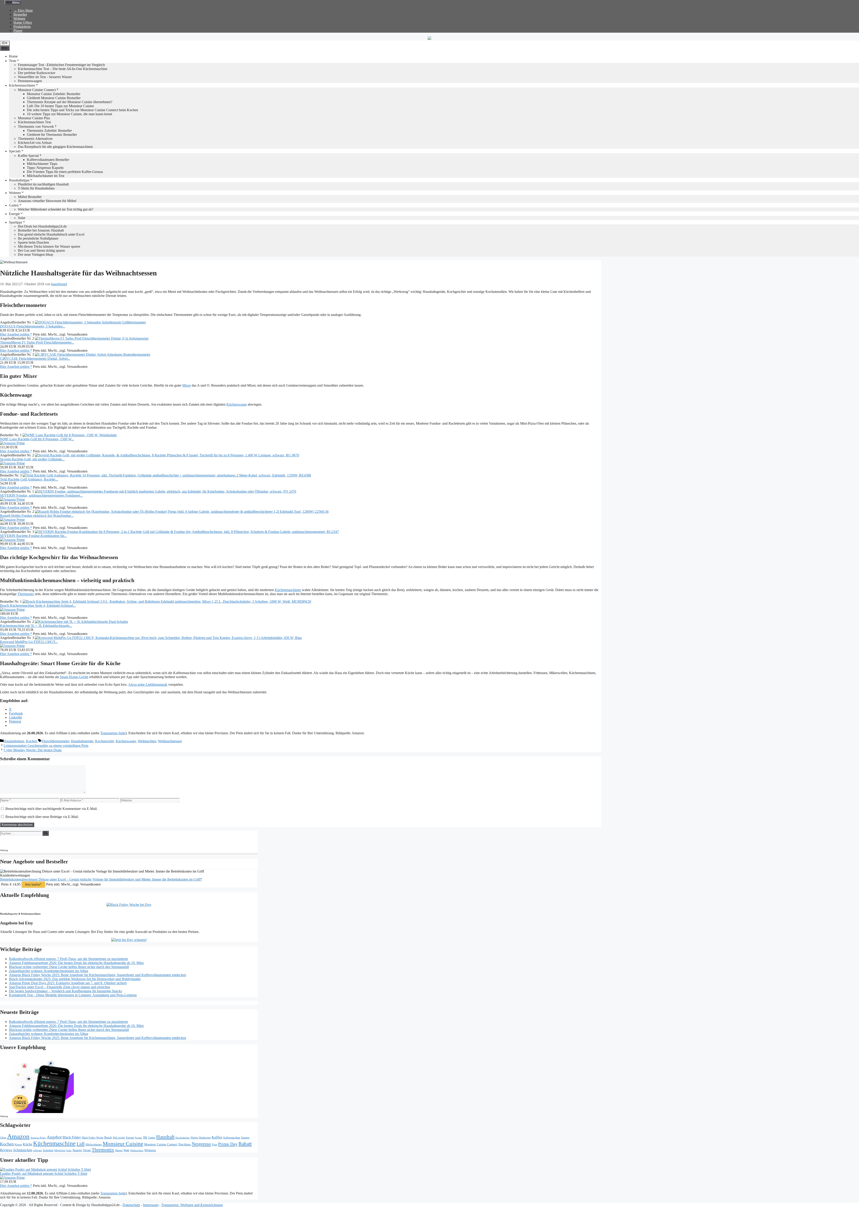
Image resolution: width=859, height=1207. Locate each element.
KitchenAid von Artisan (35, 143)
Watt (126, 1150)
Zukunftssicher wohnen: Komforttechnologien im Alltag (48, 971)
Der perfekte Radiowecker (36, 73)
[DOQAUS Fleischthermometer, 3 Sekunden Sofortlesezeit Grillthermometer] (90, 322)
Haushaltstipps (19, 180)
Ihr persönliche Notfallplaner (38, 238)
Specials (15, 151)
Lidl (81, 1144)
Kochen (31, 741)
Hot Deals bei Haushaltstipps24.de (42, 226)
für (145, 1137)
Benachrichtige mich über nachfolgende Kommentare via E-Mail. (51, 809)
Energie (14, 214)
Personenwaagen (30, 81)
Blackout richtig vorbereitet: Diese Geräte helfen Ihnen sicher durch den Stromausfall (69, 967)
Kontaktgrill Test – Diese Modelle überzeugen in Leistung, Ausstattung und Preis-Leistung (73, 995)
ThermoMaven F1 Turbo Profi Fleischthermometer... (37, 342)
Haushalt (165, 1137)
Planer (17, 30)
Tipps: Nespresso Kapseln (45, 168)
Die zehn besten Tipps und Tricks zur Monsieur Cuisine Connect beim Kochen (82, 110)
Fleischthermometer (55, 741)
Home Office (22, 22)
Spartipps (15, 222)
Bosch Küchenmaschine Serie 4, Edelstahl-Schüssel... (38, 605)
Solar (21, 218)
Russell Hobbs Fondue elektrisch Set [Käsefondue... (37, 515)
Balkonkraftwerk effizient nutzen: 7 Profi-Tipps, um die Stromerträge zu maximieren (68, 959)
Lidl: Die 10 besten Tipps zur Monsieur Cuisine (60, 106)
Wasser (119, 1150)
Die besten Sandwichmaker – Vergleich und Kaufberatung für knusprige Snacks (65, 991)
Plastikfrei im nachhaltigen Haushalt (43, 184)
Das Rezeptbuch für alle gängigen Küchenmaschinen (55, 147)
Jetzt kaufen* (33, 884)
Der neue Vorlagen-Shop (35, 254)
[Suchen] (45, 833)
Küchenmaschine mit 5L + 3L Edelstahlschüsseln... (36, 626)
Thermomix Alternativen (35, 138)
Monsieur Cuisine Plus (34, 118)
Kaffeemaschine (231, 1137)
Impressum (150, 1205)
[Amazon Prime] (12, 443)
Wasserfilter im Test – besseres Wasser (45, 77)
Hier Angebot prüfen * (16, 334)
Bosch (108, 1137)
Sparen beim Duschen (33, 242)
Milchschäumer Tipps (42, 164)
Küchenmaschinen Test (34, 122)
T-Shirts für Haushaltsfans (36, 188)
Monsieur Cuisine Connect (37, 90)
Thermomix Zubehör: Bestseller (49, 130)
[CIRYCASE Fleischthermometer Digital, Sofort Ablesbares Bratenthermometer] (92, 354)
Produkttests (22, 26)
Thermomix (25, 594)
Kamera (245, 1137)
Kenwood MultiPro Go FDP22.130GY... (29, 642)
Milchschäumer (93, 1144)
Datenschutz (131, 1205)
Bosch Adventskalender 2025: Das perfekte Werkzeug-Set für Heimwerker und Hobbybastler (75, 979)
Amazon (18, 1136)
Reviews (6, 1150)
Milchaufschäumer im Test (45, 176)
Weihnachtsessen (170, 741)
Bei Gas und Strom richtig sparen (41, 250)
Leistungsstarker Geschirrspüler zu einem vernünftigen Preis (46, 745)
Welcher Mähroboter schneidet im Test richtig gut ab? (55, 209)
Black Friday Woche (92, 1137)
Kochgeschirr (104, 741)
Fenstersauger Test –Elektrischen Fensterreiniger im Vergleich (61, 65)
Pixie (214, 1144)
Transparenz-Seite (112, 733)
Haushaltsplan (182, 1138)
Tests (12, 61)
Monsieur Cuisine (123, 1144)
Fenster (138, 1138)
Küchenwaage (236, 404)
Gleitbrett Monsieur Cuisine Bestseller (54, 98)
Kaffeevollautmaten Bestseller (48, 160)
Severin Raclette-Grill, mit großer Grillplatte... (32, 459)
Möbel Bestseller (30, 197)
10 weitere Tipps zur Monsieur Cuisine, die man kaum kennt (69, 114)
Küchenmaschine (54, 1143)
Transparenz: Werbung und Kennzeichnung (192, 1205)
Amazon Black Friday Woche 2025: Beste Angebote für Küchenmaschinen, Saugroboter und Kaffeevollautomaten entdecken (97, 975)
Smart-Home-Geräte (74, 677)
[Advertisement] (39, 841)
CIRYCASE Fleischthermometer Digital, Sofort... (35, 358)
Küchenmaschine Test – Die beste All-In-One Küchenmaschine (62, 69)
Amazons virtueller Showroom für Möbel (47, 201)
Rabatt (245, 1144)
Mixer (186, 385)
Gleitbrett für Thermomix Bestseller (52, 134)
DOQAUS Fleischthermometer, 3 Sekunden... (32, 326)
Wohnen (19, 18)
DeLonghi (119, 1137)
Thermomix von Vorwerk (36, 126)
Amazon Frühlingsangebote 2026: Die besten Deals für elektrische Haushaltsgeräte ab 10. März (76, 963)
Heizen (194, 1137)
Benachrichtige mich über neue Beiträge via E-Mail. (42, 817)
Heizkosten (205, 1137)
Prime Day (228, 1143)
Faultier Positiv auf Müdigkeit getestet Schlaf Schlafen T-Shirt (43, 1173)
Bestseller (20, 14)
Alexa (3, 1137)
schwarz (37, 1150)
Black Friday (72, 1137)
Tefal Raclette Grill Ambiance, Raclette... (29, 479)
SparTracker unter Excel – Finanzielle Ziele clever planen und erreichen (59, 987)
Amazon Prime (38, 1138)
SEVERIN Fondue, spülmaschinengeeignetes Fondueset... (41, 495)
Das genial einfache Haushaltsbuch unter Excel (51, 234)
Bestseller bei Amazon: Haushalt (41, 230)
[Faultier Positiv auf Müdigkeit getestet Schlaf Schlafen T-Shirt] (45, 1169)
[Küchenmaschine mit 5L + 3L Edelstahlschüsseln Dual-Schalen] (81, 622)
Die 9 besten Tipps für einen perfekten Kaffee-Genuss (65, 172)
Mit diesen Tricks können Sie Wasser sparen (49, 246)
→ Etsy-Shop (23, 10)
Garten (14, 205)
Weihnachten (147, 741)
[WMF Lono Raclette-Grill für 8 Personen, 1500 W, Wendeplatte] (70, 435)
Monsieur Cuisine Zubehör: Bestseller (53, 94)
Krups (18, 1144)
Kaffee (217, 1137)
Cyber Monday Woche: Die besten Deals (33, 750)
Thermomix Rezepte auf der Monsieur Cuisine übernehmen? (69, 102)
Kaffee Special (28, 156)
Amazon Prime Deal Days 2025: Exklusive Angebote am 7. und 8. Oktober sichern (68, 983)
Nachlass (184, 1144)
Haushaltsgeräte (82, 741)
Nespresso (201, 1144)
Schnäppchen (22, 1150)
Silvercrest (59, 1150)
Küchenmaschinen (22, 85)
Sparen (77, 1150)
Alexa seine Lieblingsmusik (147, 684)
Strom (87, 1150)
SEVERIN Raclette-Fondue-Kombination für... (33, 536)
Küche (27, 1144)
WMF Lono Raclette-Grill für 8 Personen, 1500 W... (37, 439)
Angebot (54, 1137)
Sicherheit (48, 1150)
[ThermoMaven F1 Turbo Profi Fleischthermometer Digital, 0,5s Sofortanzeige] (92, 338)
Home (13, 56)
